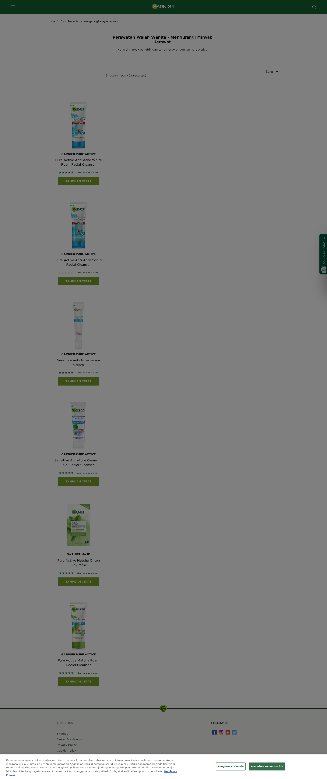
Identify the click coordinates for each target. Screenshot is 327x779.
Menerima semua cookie (267, 766)
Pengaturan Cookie (231, 766)
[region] (163, 766)
